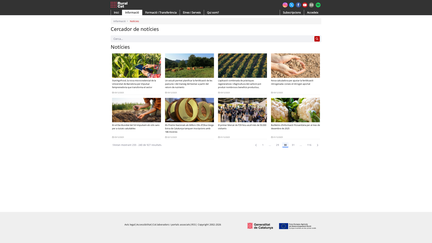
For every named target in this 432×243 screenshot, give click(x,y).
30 (285, 144)
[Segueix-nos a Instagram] (285, 4)
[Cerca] (317, 39)
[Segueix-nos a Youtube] (304, 4)
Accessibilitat (144, 224)
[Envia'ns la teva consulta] (311, 4)
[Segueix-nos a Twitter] (291, 4)
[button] (116, 12)
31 (293, 144)
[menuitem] (161, 12)
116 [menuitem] (309, 144)
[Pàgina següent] (318, 145)
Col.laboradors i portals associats (171, 224)
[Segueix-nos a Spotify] (318, 4)
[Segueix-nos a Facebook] (298, 4)
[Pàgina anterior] (256, 145)
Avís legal (130, 224)
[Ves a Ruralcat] (120, 5)
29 (277, 144)
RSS (194, 224)
